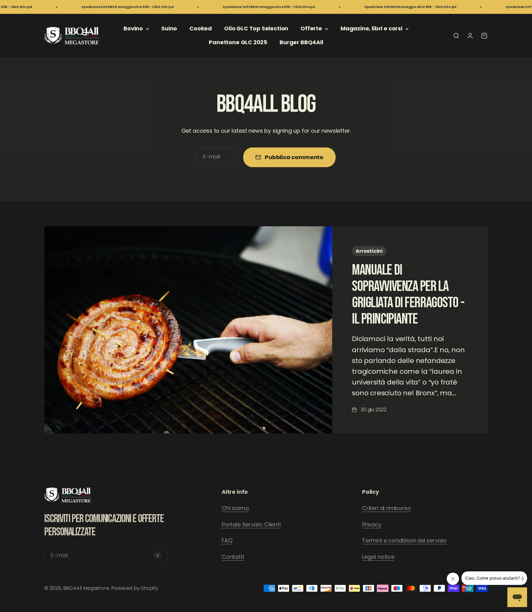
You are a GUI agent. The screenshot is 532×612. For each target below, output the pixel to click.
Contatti (233, 557)
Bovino (133, 28)
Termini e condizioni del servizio (404, 540)
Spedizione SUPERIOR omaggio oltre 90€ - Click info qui (101, 7)
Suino (169, 28)
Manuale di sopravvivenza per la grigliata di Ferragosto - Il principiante (408, 294)
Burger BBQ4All (301, 42)
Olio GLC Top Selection (256, 28)
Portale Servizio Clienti (251, 524)
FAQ (227, 540)
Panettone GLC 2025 (238, 42)
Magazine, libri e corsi (371, 28)
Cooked (200, 28)
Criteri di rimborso (386, 508)
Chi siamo (235, 508)
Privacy (371, 524)
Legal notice (378, 557)
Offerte (311, 28)
